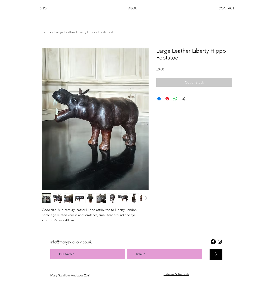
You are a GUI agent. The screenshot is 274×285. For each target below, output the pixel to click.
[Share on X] (183, 98)
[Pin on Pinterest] (167, 98)
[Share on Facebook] (159, 98)
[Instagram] (219, 241)
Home (46, 32)
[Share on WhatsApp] (175, 98)
